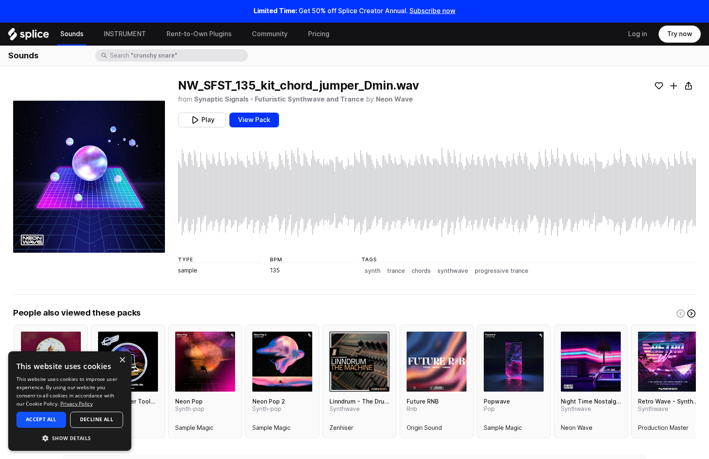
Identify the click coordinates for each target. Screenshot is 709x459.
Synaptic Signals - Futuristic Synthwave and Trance (279, 99)
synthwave (452, 271)
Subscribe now (432, 11)
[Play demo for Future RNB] (436, 362)
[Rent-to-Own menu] (237, 34)
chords (421, 271)
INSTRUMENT (125, 34)
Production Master (663, 429)
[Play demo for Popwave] (514, 362)
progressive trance (501, 271)
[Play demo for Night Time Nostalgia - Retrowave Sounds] (591, 362)
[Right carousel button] (691, 313)
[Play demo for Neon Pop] (205, 362)
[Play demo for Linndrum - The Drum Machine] (359, 362)
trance (396, 271)
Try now (679, 34)
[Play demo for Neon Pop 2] (282, 362)
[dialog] (69, 401)
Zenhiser (341, 429)
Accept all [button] (41, 419)
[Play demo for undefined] (89, 177)
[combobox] (178, 55)
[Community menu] (294, 34)
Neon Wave (394, 99)
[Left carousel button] (680, 313)
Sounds (71, 34)
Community (270, 34)
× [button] (122, 360)
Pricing (318, 34)
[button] (69, 438)
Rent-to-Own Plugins (199, 34)
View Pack (254, 120)
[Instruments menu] (152, 34)
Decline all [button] (96, 419)
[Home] (28, 36)
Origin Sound (424, 429)
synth (372, 271)
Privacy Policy (76, 403)
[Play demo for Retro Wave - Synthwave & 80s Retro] (668, 362)
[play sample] (437, 192)
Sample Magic (194, 429)
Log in (637, 34)
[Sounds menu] (89, 34)
